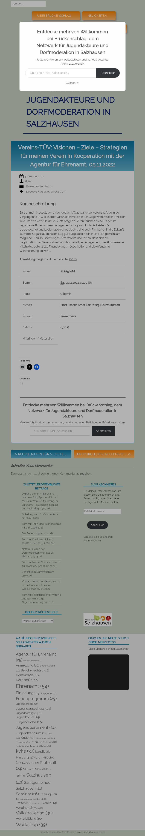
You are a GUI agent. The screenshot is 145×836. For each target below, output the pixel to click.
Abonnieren (108, 72)
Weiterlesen (72, 83)
